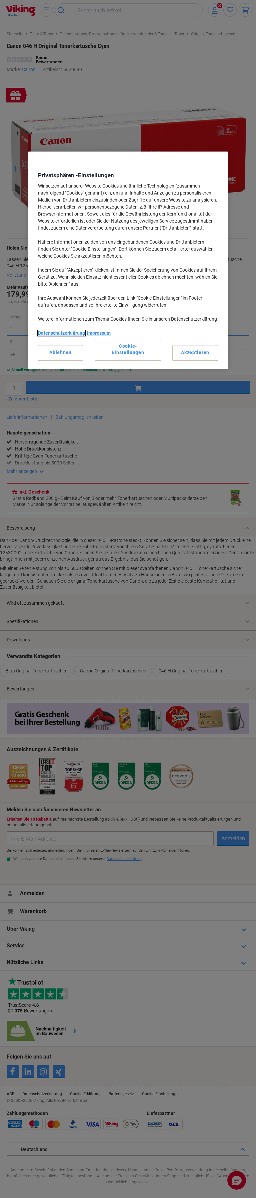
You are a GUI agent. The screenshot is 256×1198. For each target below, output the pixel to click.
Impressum (99, 333)
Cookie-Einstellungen (128, 349)
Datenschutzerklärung (61, 333)
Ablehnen (60, 352)
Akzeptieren (195, 352)
